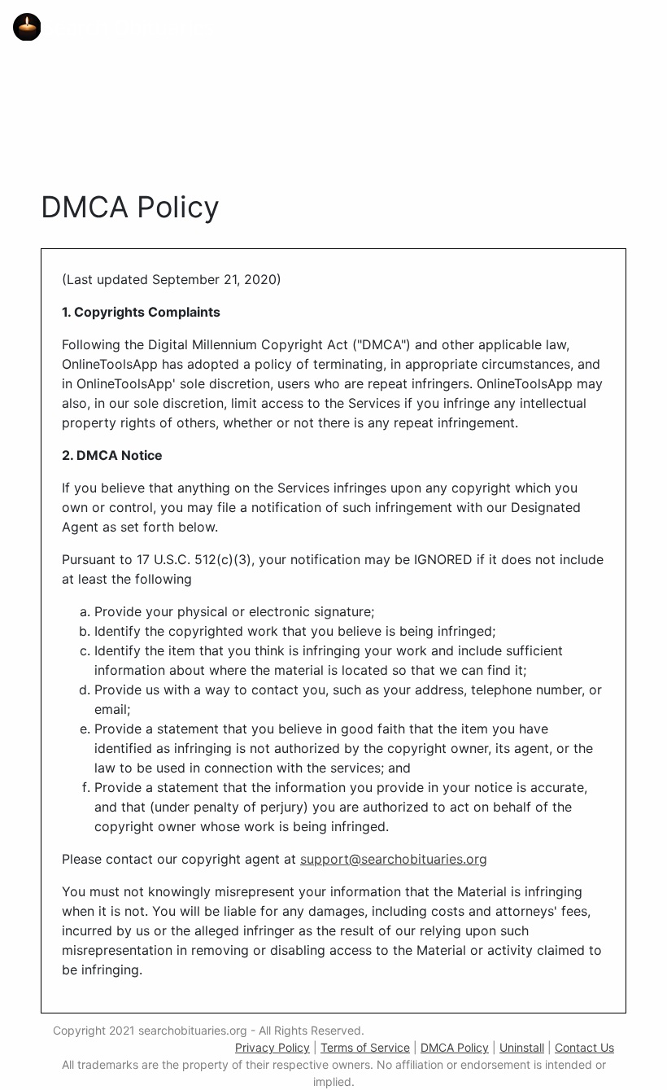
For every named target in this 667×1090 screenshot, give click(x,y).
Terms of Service (365, 1047)
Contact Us (584, 1047)
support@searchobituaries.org (393, 859)
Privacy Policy (272, 1047)
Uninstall (521, 1047)
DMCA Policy (455, 1047)
